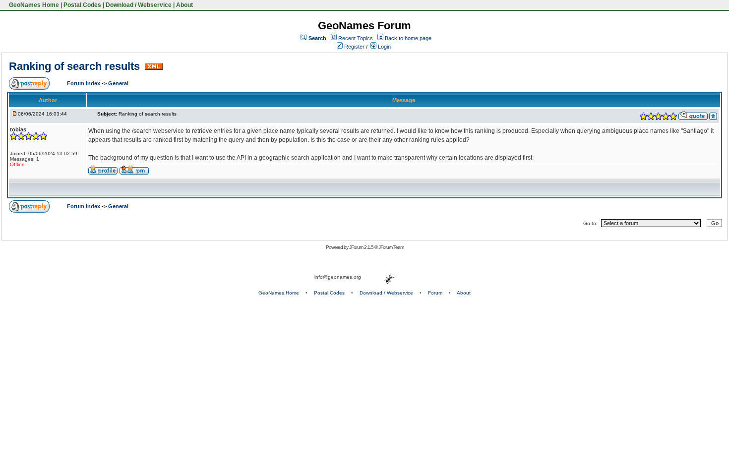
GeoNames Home (33, 4)
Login (383, 47)
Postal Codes (82, 4)
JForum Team (391, 247)
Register (353, 47)
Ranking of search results (76, 66)
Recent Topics (355, 38)
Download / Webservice (139, 4)
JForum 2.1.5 (361, 247)
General (118, 83)
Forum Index (84, 83)
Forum (435, 293)
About (184, 4)
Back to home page (408, 38)
